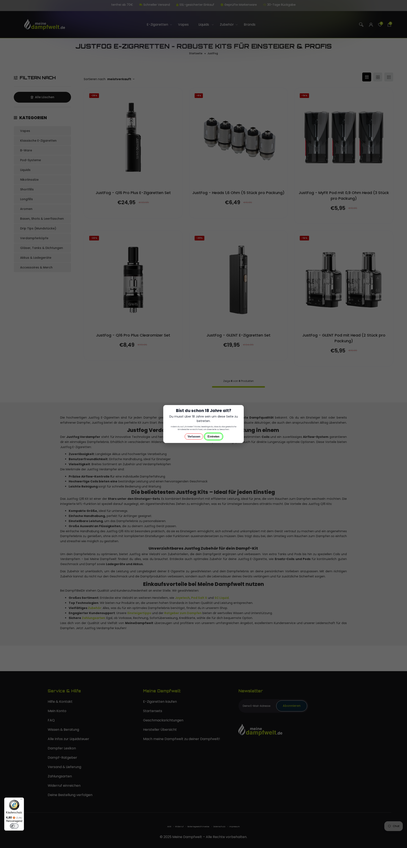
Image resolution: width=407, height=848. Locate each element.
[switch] (14, 825)
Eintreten (213, 436)
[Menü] (21, 800)
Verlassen (194, 436)
